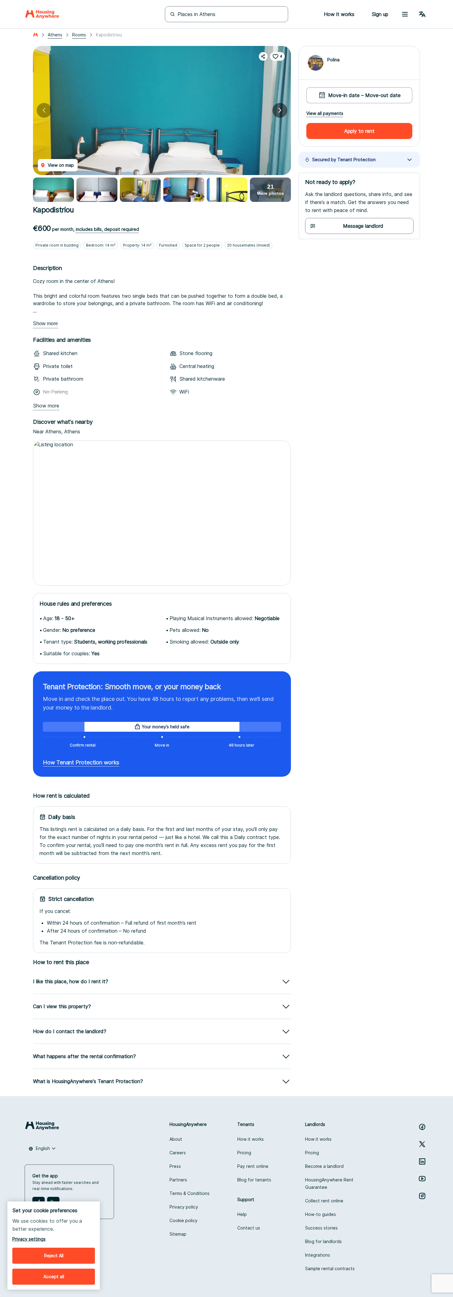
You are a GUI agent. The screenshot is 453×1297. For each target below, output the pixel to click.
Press (175, 1166)
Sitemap (177, 1234)
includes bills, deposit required (107, 229)
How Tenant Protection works (81, 762)
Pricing (244, 1152)
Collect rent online (324, 1200)
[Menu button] (405, 14)
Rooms (79, 34)
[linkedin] (422, 1161)
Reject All (53, 1255)
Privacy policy (183, 1206)
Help (242, 1214)
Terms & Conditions (189, 1193)
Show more (45, 323)
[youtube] (422, 1178)
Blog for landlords (323, 1241)
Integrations (317, 1255)
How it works (250, 1139)
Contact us (248, 1227)
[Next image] (279, 110)
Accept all (53, 1276)
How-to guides (320, 1214)
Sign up (380, 14)
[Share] (263, 56)
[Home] (42, 14)
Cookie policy (183, 1220)
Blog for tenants (254, 1179)
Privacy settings (29, 1239)
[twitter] (422, 1144)
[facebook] (422, 1127)
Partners (178, 1179)
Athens (55, 34)
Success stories (321, 1227)
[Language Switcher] (422, 14)
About (175, 1139)
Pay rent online (252, 1166)
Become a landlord (324, 1166)
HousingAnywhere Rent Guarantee (329, 1183)
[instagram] (422, 1196)
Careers (177, 1152)
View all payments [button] (324, 113)
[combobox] (42, 1148)
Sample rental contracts (330, 1268)
